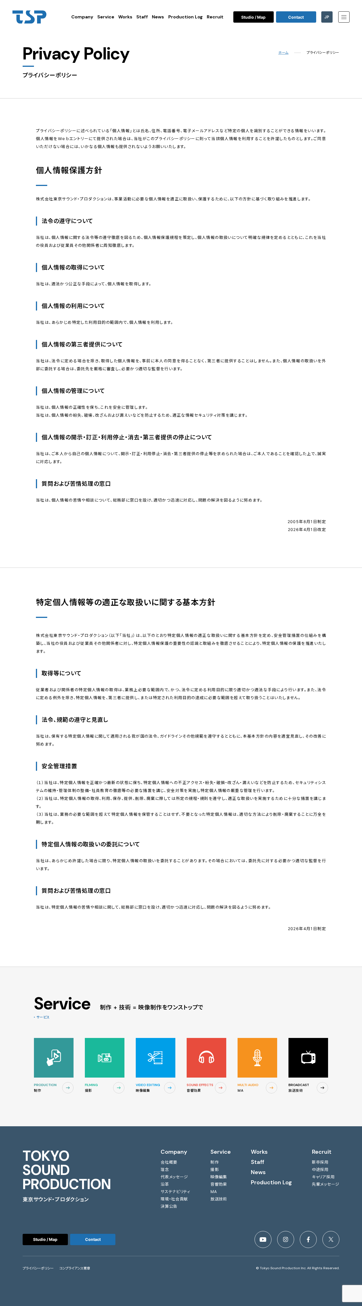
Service (105, 17)
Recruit (215, 17)
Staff (142, 17)
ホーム (283, 52)
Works (125, 17)
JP (326, 17)
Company (82, 17)
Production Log (185, 17)
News (158, 17)
